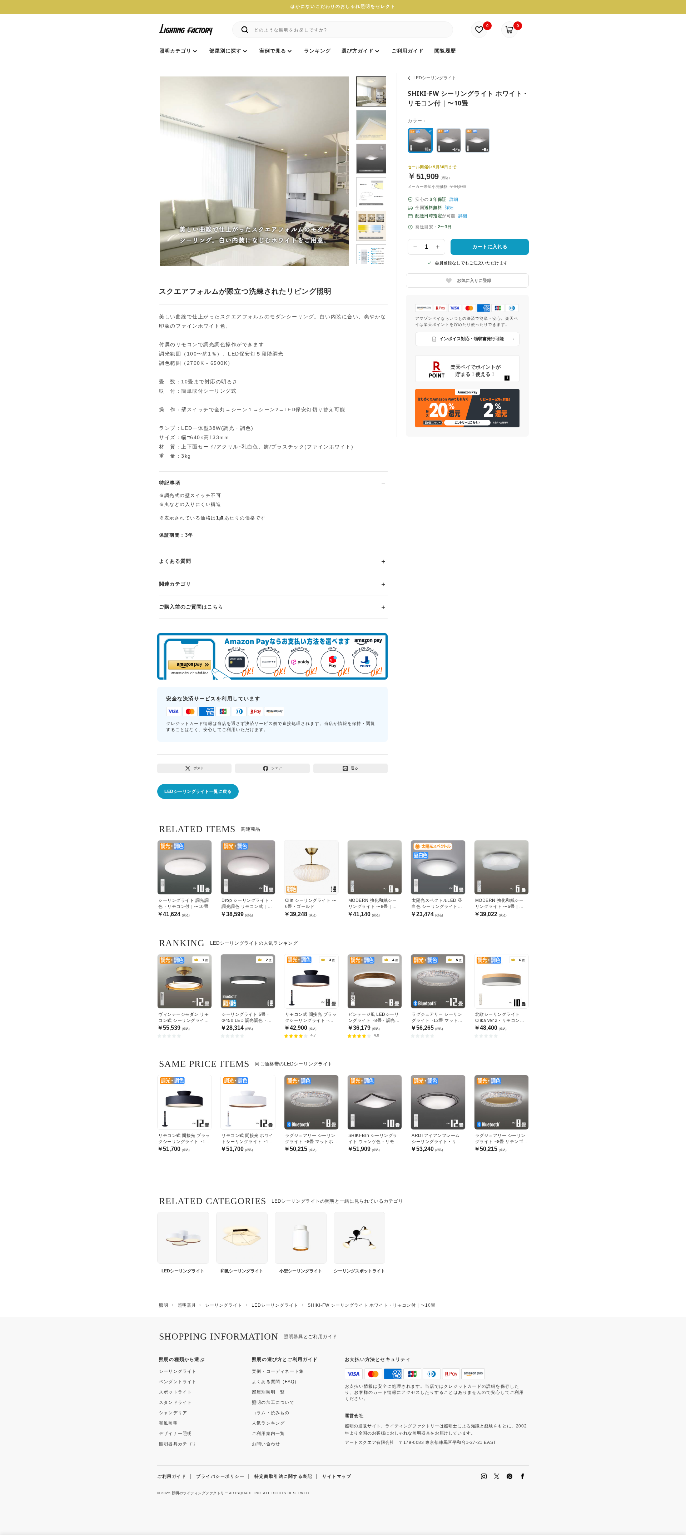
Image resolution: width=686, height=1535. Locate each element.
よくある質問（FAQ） (275, 1381)
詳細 (453, 199)
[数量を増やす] (438, 247)
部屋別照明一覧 (268, 1392)
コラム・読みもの (271, 1412)
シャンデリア (173, 1412)
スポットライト (175, 1392)
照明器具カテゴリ (178, 1443)
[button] (174, 163)
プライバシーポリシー (220, 1476)
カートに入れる (489, 246)
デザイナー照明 (175, 1433)
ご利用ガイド (171, 1476)
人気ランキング (268, 1423)
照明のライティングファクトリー (200, 1493)
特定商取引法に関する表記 (283, 1476)
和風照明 (168, 1423)
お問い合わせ (266, 1443)
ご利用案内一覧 (268, 1433)
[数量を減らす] (415, 247)
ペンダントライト (178, 1381)
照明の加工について (273, 1402)
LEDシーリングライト (434, 78)
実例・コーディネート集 (278, 1371)
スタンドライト (175, 1402)
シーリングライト (178, 1371)
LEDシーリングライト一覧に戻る (198, 791)
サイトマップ (336, 1476)
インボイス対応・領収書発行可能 (471, 338)
